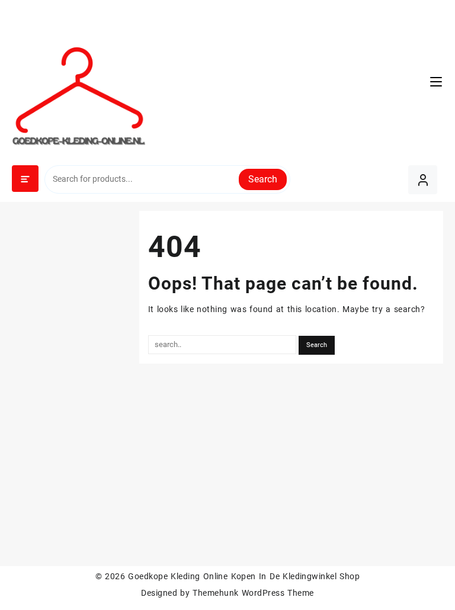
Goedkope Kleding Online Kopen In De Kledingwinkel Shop (244, 576)
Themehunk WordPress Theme (253, 593)
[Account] (422, 179)
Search (262, 179)
